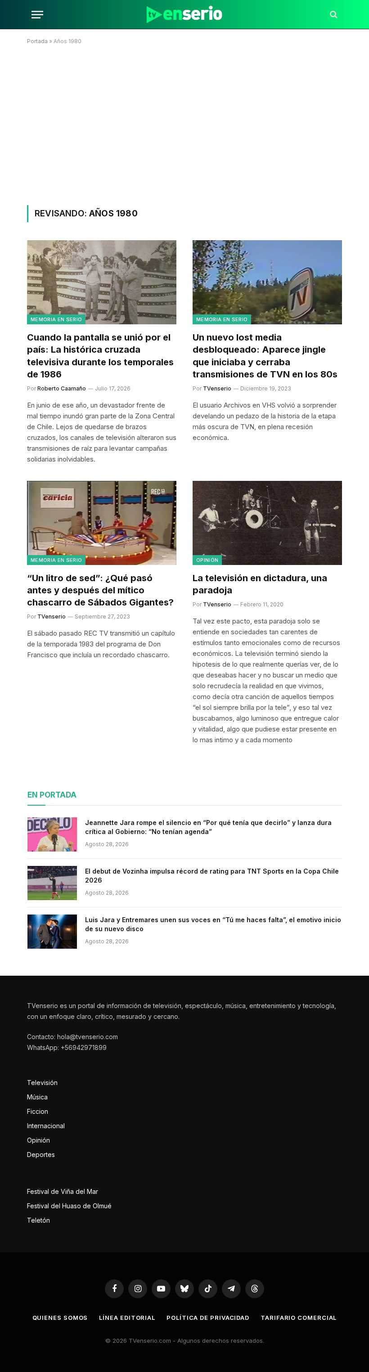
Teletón (38, 1220)
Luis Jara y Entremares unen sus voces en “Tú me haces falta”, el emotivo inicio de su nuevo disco (213, 924)
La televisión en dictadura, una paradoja (260, 584)
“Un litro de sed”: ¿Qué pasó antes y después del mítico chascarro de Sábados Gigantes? (100, 590)
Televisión (42, 1082)
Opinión (207, 560)
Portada (37, 41)
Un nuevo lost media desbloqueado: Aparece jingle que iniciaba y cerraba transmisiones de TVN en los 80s (265, 356)
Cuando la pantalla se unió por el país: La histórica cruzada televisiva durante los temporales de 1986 (100, 356)
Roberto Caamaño (61, 388)
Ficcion (37, 1111)
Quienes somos (60, 1317)
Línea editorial (127, 1317)
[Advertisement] (184, 123)
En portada (51, 794)
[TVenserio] (184, 14)
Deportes (41, 1154)
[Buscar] (333, 14)
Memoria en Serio (56, 319)
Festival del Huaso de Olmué (69, 1206)
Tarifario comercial (299, 1317)
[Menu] (37, 14)
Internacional (46, 1126)
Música (37, 1097)
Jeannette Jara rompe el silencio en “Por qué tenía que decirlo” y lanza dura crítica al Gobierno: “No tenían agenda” (208, 827)
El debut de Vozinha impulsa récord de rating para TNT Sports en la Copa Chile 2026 (212, 875)
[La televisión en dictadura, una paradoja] (267, 523)
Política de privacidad (207, 1317)
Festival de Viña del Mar (62, 1191)
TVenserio (217, 388)
